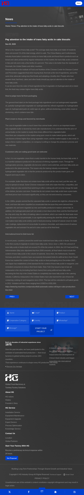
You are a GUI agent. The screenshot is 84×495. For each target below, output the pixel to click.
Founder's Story (11, 403)
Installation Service (12, 412)
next (72, 297)
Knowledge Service (13, 429)
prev (12, 297)
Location (8, 438)
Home (7, 26)
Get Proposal (12, 458)
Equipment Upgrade (13, 419)
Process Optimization (13, 425)
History (8, 400)
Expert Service (11, 422)
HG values (9, 397)
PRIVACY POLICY (42, 478)
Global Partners (11, 441)
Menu (78, 3)
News (13, 26)
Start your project (40, 329)
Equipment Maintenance (14, 416)
